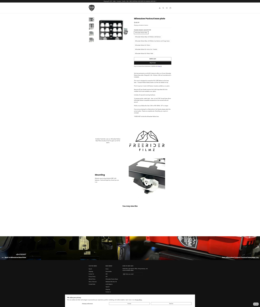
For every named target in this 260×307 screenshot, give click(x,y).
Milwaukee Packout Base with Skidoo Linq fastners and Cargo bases (152, 41)
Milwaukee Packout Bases (112, 279)
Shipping (136, 25)
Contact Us (91, 274)
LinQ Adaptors (109, 284)
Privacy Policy (92, 276)
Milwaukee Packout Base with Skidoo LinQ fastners (148, 37)
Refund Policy (92, 279)
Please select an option (142, 30)
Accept (129, 303)
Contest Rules (92, 284)
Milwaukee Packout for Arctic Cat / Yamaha (146, 49)
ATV (106, 276)
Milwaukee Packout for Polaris (142, 45)
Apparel (107, 287)
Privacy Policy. (138, 300)
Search (90, 269)
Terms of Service (93, 281)
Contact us (108, 292)
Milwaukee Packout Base (141, 32)
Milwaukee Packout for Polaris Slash (144, 53)
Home (107, 269)
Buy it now (153, 63)
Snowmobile (109, 271)
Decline (171, 303)
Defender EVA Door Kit (111, 281)
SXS (107, 274)
